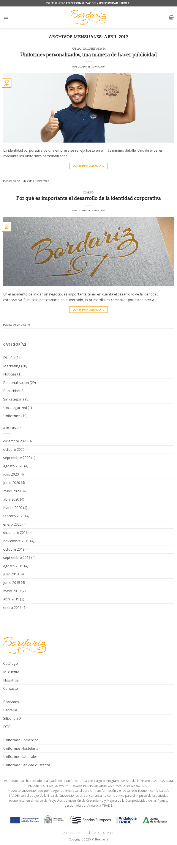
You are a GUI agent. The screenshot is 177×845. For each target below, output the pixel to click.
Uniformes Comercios (20, 740)
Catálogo (10, 663)
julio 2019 (11, 574)
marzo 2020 (12, 507)
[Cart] (171, 17)
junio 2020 (11, 482)
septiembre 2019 (16, 557)
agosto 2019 (13, 566)
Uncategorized (15, 407)
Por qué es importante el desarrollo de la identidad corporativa (88, 198)
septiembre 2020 (16, 457)
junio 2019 (11, 582)
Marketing (11, 366)
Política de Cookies (99, 833)
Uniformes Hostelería (20, 748)
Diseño (88, 192)
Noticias (9, 374)
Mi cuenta (11, 671)
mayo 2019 (12, 591)
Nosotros (11, 680)
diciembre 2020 (15, 441)
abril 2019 (11, 599)
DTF (6, 726)
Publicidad (79, 48)
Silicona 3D (12, 718)
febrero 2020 (13, 516)
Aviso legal (72, 833)
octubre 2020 (14, 449)
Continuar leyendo (88, 166)
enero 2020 (12, 524)
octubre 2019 (14, 549)
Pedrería (10, 710)
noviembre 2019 (16, 541)
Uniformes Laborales (20, 756)
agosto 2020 (13, 466)
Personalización (16, 382)
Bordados (11, 701)
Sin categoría (13, 399)
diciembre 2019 (15, 532)
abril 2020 (11, 499)
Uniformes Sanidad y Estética (26, 765)
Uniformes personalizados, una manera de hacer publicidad (88, 54)
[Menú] (5, 17)
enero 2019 (12, 607)
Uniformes (97, 48)
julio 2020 (11, 474)
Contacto (10, 688)
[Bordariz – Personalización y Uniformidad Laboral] (88, 17)
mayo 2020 (12, 491)
